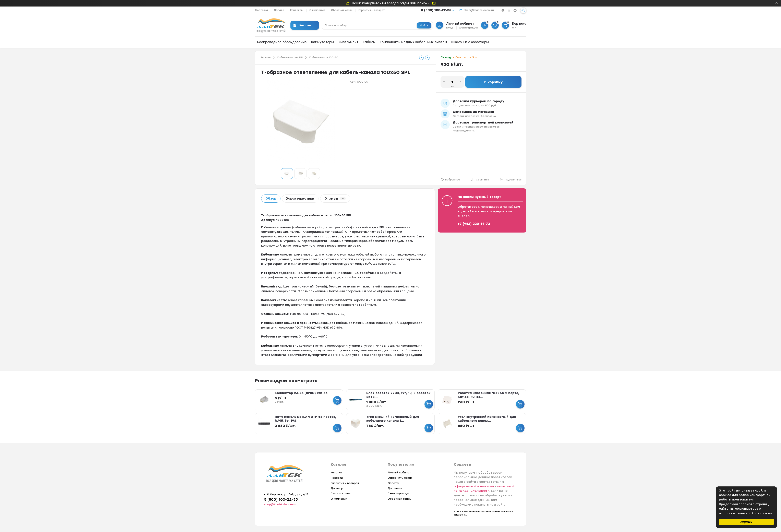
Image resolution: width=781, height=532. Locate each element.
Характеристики (300, 198)
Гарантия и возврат (372, 10)
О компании (317, 10)
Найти (424, 25)
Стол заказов (341, 493)
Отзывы (334, 198)
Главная (266, 57)
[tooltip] (421, 58)
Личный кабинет (399, 472)
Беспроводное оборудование (282, 42)
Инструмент (348, 42)
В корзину (493, 82)
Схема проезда (399, 493)
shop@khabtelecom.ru (479, 10)
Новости (337, 477)
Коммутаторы (322, 42)
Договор (337, 488)
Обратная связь (341, 10)
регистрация (468, 27)
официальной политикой (474, 486)
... (392, 10)
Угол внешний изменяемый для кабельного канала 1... (392, 419)
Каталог (305, 25)
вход (449, 27)
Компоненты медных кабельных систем (413, 42)
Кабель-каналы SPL (290, 57)
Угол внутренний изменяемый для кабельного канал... (487, 419)
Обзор (270, 198)
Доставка (261, 10)
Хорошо (746, 521)
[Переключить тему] (523, 10)
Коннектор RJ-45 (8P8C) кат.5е (301, 393)
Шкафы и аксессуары (470, 42)
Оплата (279, 10)
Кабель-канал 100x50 (323, 57)
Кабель (369, 42)
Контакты (296, 10)
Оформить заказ (400, 477)
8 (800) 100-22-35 (436, 10)
